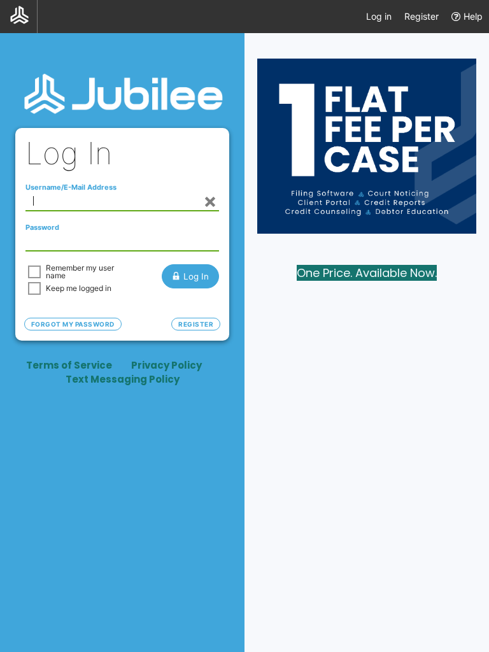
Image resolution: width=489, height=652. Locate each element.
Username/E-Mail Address (71, 187)
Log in (379, 16)
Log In (196, 276)
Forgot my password (73, 324)
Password (42, 227)
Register (421, 16)
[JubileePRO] (18, 16)
